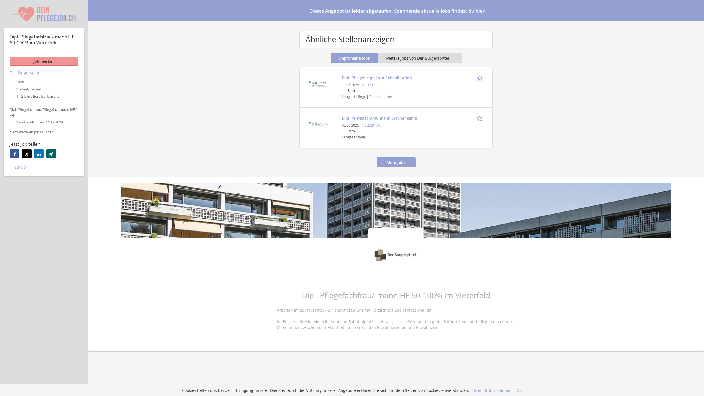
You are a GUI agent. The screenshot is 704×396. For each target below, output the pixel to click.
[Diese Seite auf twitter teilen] (27, 153)
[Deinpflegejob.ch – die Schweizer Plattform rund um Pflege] (44, 14)
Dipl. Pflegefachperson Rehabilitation (377, 77)
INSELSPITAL (371, 84)
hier (480, 11)
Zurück (21, 167)
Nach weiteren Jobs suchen (32, 132)
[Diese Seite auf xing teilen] (51, 153)
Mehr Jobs (396, 162)
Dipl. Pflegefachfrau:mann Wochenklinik (379, 118)
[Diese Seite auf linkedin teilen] (39, 153)
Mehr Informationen (493, 390)
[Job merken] (481, 77)
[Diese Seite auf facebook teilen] (14, 153)
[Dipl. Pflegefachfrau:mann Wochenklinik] (318, 124)
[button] (695, 10)
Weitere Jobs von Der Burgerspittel (417, 58)
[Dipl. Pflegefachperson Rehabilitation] (318, 83)
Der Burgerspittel (26, 72)
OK (519, 390)
